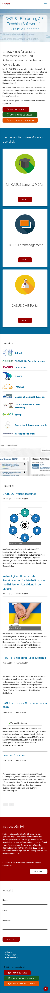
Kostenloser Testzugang (22, 120)
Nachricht (7, 920)
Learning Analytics (14, 755)
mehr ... (40, 871)
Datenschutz (12, 957)
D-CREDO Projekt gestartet (19, 494)
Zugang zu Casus (17, 109)
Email (5, 910)
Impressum (11, 955)
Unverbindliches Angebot (22, 115)
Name (5, 900)
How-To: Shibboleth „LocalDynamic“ (25, 658)
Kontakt (10, 952)
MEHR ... (25, 199)
